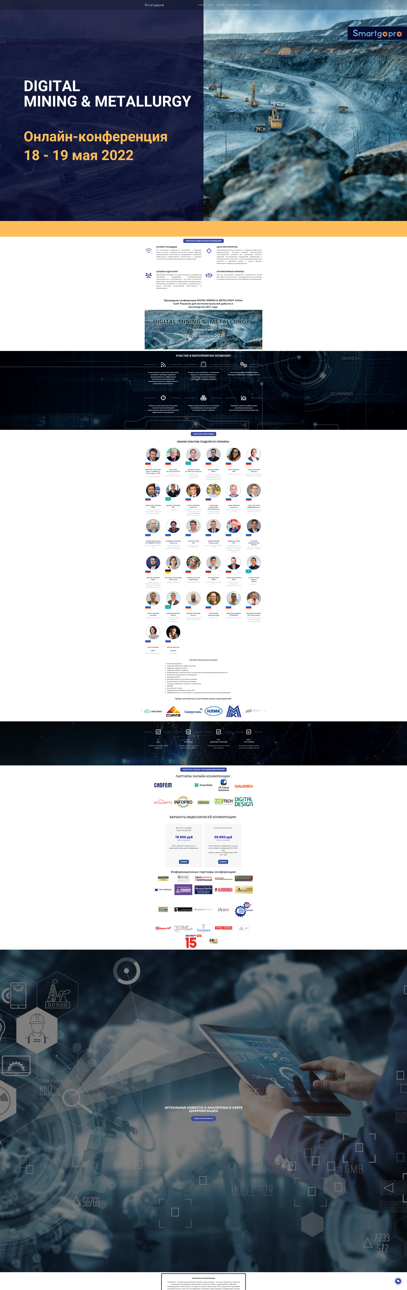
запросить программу (203, 434)
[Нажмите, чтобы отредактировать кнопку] (163, 909)
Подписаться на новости (203, 1118)
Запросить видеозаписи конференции (203, 241)
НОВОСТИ (220, 5)
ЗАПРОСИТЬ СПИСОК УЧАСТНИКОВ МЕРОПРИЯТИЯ (203, 770)
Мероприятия (232, 5)
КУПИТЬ (184, 862)
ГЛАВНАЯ (201, 5)
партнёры (246, 5)
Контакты (257, 5)
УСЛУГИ (211, 5)
